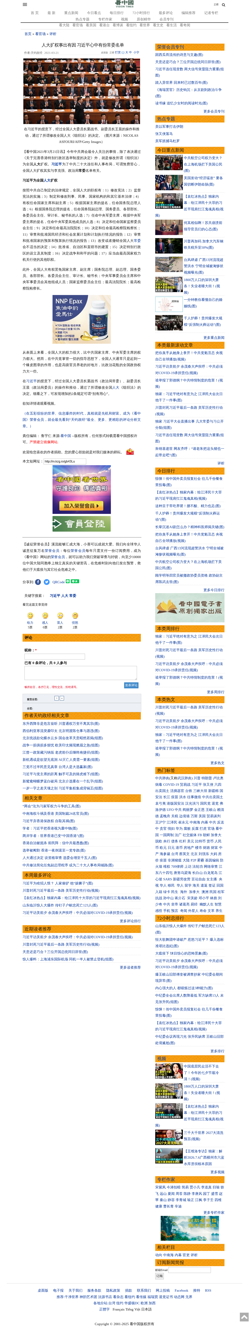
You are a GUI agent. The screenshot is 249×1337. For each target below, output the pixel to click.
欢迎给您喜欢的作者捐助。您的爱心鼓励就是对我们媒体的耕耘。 (73, 452)
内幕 (204, 822)
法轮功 (197, 866)
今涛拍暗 (174, 1187)
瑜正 (190, 1200)
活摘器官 (177, 791)
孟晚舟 (165, 816)
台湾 (174, 854)
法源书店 (105, 1297)
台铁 (188, 791)
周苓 (179, 1194)
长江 (166, 797)
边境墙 (184, 816)
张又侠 (208, 785)
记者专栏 (211, 13)
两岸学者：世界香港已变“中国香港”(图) (53, 836)
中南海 (195, 822)
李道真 (206, 1187)
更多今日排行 (213, 590)
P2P (193, 860)
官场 (211, 829)
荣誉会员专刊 (170, 47)
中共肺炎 (162, 778)
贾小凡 (195, 1187)
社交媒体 (190, 835)
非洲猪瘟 (175, 860)
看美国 (91, 25)
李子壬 (208, 1200)
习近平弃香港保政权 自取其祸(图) (49, 821)
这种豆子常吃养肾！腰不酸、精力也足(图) (188, 506)
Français (118, 1309)
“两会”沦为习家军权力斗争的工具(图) (52, 806)
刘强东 (204, 854)
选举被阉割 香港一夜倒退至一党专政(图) (54, 850)
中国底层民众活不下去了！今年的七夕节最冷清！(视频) (201, 1072)
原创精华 (144, 19)
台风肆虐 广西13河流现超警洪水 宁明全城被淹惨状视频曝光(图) (203, 266)
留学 (188, 885)
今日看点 (94, 13)
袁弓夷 (160, 803)
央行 (166, 841)
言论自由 (198, 879)
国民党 (205, 803)
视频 (124, 19)
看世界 (144, 25)
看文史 (158, 25)
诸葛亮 (184, 904)
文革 (211, 911)
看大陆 (64, 25)
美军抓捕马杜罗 (167, 141)
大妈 (213, 854)
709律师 (177, 866)
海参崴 (165, 854)
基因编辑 (212, 860)
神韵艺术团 (88, 1297)
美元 (190, 841)
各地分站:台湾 (104, 1303)
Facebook (181, 1290)
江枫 (198, 1200)
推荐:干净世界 (68, 1297)
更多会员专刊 (213, 111)
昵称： (31, 650)
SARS (167, 879)
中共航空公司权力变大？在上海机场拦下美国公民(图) (203, 164)
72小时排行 (141, 13)
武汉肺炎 (184, 778)
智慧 (218, 904)
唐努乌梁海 (182, 873)
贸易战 (185, 785)
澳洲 (205, 892)
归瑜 (216, 1187)
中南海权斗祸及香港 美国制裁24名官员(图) (56, 814)
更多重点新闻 (213, 338)
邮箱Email (161, 1270)
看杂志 (118, 1297)
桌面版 (43, 1290)
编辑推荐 (188, 13)
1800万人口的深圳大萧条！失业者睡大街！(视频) (202, 286)
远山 (163, 1194)
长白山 (197, 873)
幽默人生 (207, 904)
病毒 (158, 785)
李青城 (181, 1200)
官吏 (186, 1255)
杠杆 (182, 841)
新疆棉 (213, 791)
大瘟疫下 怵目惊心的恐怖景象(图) (181, 953)
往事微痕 (194, 797)
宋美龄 (192, 898)
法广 (178, 835)
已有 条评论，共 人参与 (46, 663)
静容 (171, 1200)
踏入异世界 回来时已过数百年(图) (181, 83)
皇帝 (174, 904)
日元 (171, 848)
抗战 (158, 898)
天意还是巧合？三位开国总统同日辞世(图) (55, 952)
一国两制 (167, 835)
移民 (171, 885)
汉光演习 (192, 803)
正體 (216, 4)
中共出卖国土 (212, 797)
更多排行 (217, 1051)
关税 (174, 816)
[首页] (124, 7)
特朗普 (207, 778)
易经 (195, 904)
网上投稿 (163, 1290)
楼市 (198, 848)
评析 (52, 34)
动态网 (179, 1297)
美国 (202, 816)
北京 (194, 854)
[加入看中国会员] (82, 513)
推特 (196, 1290)
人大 (47, 180)
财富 (214, 848)
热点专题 (82, 19)
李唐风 (197, 1194)
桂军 (220, 892)
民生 (175, 892)
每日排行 (117, 13)
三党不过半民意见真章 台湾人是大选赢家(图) (57, 767)
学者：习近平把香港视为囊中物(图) (50, 828)
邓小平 (204, 898)
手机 (166, 911)
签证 (212, 885)
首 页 (35, 13)
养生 (219, 911)
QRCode (59, 582)
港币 (179, 848)
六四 (217, 785)
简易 (185, 1187)
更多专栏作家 (213, 1213)
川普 (197, 778)
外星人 (193, 911)
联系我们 (144, 1290)
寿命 (203, 911)
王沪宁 (160, 822)
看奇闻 (185, 25)
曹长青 (168, 1206)
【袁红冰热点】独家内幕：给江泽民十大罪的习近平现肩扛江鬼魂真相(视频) (81, 898)
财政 (206, 848)
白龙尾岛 (211, 873)
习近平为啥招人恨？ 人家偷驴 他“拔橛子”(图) (58, 883)
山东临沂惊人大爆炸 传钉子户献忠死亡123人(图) (60, 905)
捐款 (128, 1290)
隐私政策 (113, 1290)
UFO (170, 810)
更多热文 (217, 763)
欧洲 (144, 1303)
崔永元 (183, 822)
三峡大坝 (200, 791)
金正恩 (199, 810)
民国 (213, 892)
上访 (187, 866)
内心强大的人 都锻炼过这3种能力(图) (184, 988)
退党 (215, 803)
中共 (178, 810)
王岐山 (211, 810)
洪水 (182, 797)
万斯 (194, 816)
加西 (152, 1303)
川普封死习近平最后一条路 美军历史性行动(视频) (61, 890)
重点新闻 (71, 13)
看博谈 (118, 25)
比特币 (200, 841)
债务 (174, 841)
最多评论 (166, 13)
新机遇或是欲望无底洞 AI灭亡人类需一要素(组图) (61, 760)
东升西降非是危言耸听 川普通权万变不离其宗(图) (61, 724)
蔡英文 (184, 854)
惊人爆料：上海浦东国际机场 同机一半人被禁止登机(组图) (68, 959)
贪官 (163, 829)
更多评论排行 (130, 921)
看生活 (171, 25)
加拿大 (216, 835)
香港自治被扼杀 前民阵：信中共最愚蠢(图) (56, 843)
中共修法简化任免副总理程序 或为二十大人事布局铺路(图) (68, 865)
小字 (136, 52)
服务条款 (94, 1290)
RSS (208, 1290)
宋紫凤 (160, 1187)
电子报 (58, 1290)
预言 (175, 911)
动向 (158, 1255)
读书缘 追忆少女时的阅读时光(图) (181, 103)
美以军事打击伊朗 (169, 127)
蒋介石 (180, 898)
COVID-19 (171, 785)
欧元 (163, 848)
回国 (220, 885)
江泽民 (172, 822)
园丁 (206, 1194)
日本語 (146, 1309)
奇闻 (183, 911)
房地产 (189, 848)
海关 (196, 885)
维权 (166, 866)
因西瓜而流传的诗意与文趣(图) (179, 55)
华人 (163, 885)
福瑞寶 (152, 1297)
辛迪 (178, 1206)
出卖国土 (162, 791)
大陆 (186, 860)
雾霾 (200, 860)
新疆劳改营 (181, 879)
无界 (188, 1297)
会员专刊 (167, 19)
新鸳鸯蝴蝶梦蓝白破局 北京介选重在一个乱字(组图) (63, 781)
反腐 (195, 829)
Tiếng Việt (132, 1309)
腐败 (187, 829)
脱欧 (158, 841)
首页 (28, 34)
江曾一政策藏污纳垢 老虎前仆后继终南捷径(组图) (61, 752)
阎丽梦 (188, 810)
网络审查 (211, 866)
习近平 (56, 164)
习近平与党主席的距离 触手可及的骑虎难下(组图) (61, 774)
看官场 (77, 25)
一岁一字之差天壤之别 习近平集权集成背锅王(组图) (63, 788)
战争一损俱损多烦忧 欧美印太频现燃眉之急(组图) (61, 745)
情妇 (171, 829)
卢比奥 (218, 778)
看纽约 (131, 25)
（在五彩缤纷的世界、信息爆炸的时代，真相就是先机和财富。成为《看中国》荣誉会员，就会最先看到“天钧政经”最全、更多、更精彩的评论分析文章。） (82, 419)
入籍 (158, 892)
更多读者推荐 (130, 967)
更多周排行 (215, 692)
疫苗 (174, 797)
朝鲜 (206, 835)
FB (200, 835)
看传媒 (141, 1297)
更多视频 (217, 1172)
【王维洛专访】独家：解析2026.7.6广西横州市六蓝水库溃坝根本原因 (204, 1157)
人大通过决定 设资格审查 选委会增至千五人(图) (60, 858)
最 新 (51, 13)
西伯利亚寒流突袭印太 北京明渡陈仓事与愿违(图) (61, 731)
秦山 (163, 1200)
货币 (210, 841)
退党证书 (166, 1297)
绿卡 (166, 892)
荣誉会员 (52, 551)
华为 (179, 829)
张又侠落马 (164, 134)
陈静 (187, 1194)
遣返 (204, 885)
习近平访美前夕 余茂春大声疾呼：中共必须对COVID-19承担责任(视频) (78, 913)
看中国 (65, 436)
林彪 (213, 898)
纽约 (119, 1303)
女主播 (212, 879)
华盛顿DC (132, 1303)
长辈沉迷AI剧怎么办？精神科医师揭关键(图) (189, 527)
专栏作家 (105, 19)
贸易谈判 (214, 816)
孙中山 (168, 898)
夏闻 (171, 1194)
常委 (137, 241)
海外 (184, 892)
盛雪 (214, 1194)
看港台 (104, 25)
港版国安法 (175, 803)
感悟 (158, 911)
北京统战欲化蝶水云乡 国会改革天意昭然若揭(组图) (63, 738)
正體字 (104, 1309)
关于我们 (75, 1290)
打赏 (118, 52)
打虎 (203, 829)
